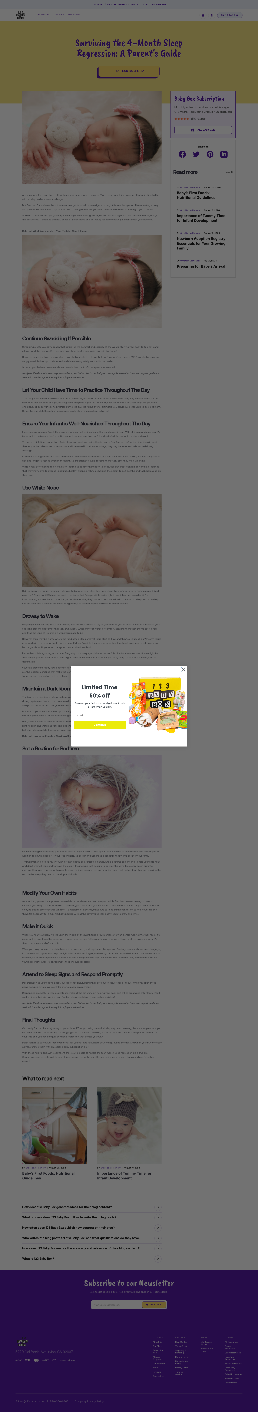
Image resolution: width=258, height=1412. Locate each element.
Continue (99, 725)
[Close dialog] (183, 669)
